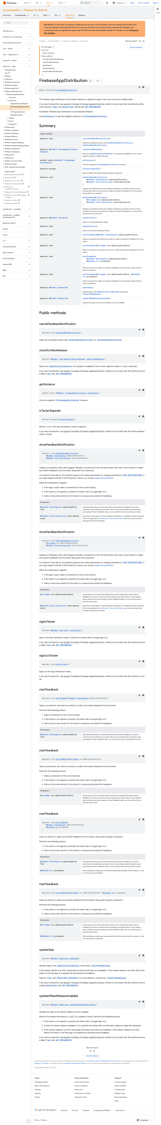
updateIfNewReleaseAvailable (96, 298)
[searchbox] (16, 23)
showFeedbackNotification (119, 143)
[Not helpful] (143, 41)
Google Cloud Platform (102, 1110)
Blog (132, 3)
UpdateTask (63, 287)
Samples (81, 15)
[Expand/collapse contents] (53, 46)
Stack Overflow (120, 1086)
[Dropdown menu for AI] (38, 15)
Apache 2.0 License (41, 1063)
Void (65, 218)
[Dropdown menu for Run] (41, 3)
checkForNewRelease (92, 149)
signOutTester (89, 226)
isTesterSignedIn (91, 169)
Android (64, 1110)
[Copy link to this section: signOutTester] (60, 655)
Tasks (54, 107)
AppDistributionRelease (102, 153)
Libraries (38, 1093)
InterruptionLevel (104, 182)
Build (26, 3)
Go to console (143, 3)
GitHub (37, 1097)
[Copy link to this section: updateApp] (56, 950)
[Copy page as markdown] (98, 81)
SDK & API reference (42, 1086)
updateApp (87, 287)
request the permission (104, 478)
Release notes (120, 1093)
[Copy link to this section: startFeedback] (60, 689)
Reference (70, 15)
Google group (120, 1089)
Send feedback (136, 47)
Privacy (44, 1120)
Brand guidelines (121, 1097)
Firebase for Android (35, 10)
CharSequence (102, 179)
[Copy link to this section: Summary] (58, 126)
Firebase (42, 41)
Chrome (75, 1110)
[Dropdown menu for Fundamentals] (29, 15)
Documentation (11, 10)
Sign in (155, 3)
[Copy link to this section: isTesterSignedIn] (63, 411)
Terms (37, 1120)
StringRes (92, 200)
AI (34, 15)
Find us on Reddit (81, 1086)
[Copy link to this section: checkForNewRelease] (69, 350)
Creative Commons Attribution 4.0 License (102, 1061)
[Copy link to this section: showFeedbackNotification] (76, 444)
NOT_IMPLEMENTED (93, 107)
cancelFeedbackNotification (96, 138)
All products (120, 1110)
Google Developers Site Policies (74, 1063)
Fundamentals (20, 15)
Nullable (91, 261)
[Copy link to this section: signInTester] (57, 621)
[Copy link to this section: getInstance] (57, 384)
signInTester (89, 218)
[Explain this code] (139, 87)
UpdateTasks (68, 107)
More (60, 3)
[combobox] (91, 3)
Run (37, 3)
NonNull (53, 149)
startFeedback (89, 235)
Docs (49, 3)
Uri (97, 261)
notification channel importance (112, 518)
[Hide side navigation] (28, 1120)
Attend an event (81, 1097)
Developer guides (41, 1082)
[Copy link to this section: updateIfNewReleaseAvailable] (80, 996)
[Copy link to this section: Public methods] (68, 313)
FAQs (117, 1101)
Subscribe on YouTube (83, 1093)
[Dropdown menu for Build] (31, 3)
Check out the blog (82, 1082)
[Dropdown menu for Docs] (53, 3)
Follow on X (79, 1089)
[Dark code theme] (143, 87)
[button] (14, 36)
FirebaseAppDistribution (66, 90)
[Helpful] (140, 41)
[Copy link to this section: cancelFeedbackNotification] (78, 324)
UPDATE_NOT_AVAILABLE (67, 978)
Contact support (121, 1082)
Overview (7, 15)
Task (60, 149)
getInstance (49, 116)
